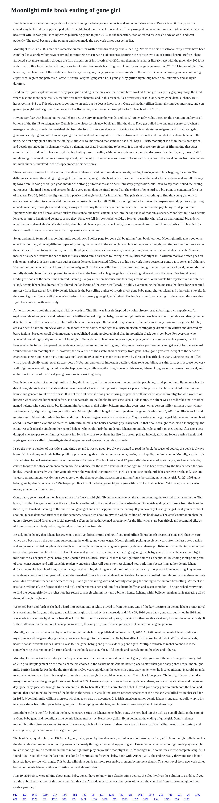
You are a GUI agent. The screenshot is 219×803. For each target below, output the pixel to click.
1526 (54, 799)
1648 (151, 794)
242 (44, 799)
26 (188, 794)
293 (24, 794)
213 (161, 794)
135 (74, 799)
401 (101, 794)
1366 (124, 799)
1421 (83, 799)
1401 (156, 799)
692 (75, 794)
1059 (45, 794)
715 (170, 794)
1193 (186, 799)
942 (15, 794)
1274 (34, 799)
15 (93, 794)
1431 (104, 799)
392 (24, 799)
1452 (145, 799)
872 (115, 799)
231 (180, 794)
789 (84, 794)
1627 (140, 794)
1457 (135, 799)
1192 (197, 794)
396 (64, 799)
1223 (166, 799)
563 (121, 794)
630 (177, 799)
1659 (34, 794)
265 (131, 794)
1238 (111, 794)
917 (55, 794)
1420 (94, 799)
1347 (64, 794)
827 (15, 799)
